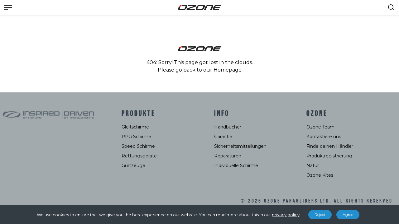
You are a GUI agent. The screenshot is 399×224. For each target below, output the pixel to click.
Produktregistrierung (329, 156)
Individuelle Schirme (236, 165)
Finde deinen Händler (329, 146)
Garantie (223, 136)
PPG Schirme (136, 136)
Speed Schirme (138, 146)
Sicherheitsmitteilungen (240, 146)
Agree (348, 214)
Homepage (228, 70)
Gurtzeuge (133, 165)
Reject (320, 214)
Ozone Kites (319, 175)
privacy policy (286, 214)
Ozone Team (320, 127)
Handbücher (227, 127)
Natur (312, 165)
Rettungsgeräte (139, 156)
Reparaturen (227, 156)
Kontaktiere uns (323, 136)
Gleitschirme (135, 127)
